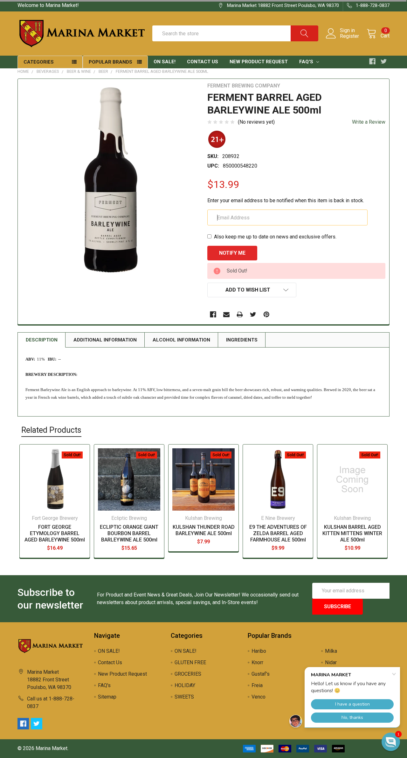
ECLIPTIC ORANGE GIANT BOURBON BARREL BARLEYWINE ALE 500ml (129, 533)
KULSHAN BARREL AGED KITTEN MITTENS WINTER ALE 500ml (352, 533)
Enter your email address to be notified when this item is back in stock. (285, 200)
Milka (331, 651)
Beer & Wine (79, 71)
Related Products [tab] (51, 430)
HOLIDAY (185, 685)
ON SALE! (165, 62)
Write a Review (368, 122)
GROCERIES (188, 674)
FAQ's (306, 62)
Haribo (259, 651)
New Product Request (259, 62)
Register (349, 36)
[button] (391, 742)
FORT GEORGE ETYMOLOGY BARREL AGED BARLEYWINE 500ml (54, 533)
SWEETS (184, 697)
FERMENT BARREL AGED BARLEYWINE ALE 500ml (162, 71)
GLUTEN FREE (190, 662)
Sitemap (107, 697)
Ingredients (242, 340)
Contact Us (202, 62)
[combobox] (235, 33)
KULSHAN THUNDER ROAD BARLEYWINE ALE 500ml (204, 530)
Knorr (257, 662)
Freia (257, 685)
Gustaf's (261, 674)
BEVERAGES (48, 71)
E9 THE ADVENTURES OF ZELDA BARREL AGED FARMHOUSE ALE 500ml (278, 533)
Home (23, 71)
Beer (103, 71)
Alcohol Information (181, 340)
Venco (259, 697)
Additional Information (105, 340)
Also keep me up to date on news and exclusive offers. (275, 237)
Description (42, 340)
